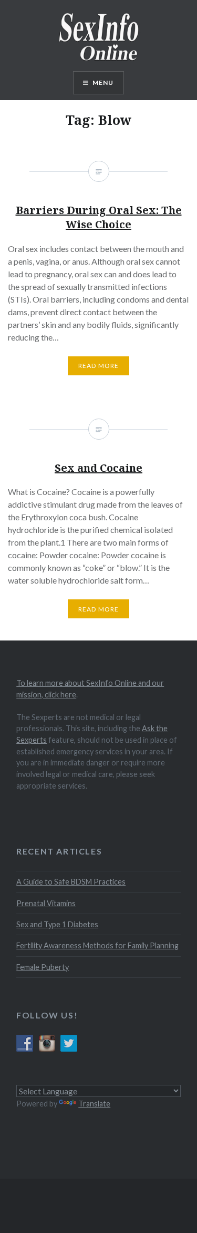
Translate (94, 1103)
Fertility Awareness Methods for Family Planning (97, 945)
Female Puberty (42, 967)
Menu (103, 82)
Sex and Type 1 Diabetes (57, 924)
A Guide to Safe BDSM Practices (71, 881)
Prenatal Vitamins (46, 903)
